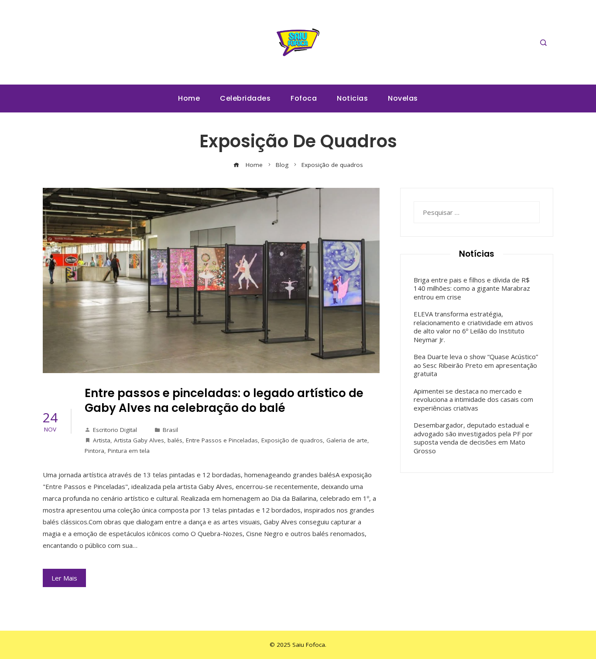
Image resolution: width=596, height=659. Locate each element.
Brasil (170, 430)
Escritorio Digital (115, 430)
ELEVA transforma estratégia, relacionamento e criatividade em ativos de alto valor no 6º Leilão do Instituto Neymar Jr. (473, 326)
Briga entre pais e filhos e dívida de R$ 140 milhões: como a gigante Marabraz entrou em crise (472, 288)
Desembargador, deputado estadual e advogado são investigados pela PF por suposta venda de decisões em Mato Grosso (473, 438)
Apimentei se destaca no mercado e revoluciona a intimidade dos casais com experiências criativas (473, 399)
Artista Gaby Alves (139, 440)
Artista (101, 440)
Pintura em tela (129, 451)
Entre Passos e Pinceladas (222, 440)
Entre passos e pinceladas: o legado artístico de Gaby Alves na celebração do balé (224, 400)
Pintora (94, 451)
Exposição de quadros (292, 440)
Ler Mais (64, 578)
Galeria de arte (346, 440)
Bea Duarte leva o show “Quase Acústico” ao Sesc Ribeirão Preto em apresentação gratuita (476, 365)
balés (175, 440)
